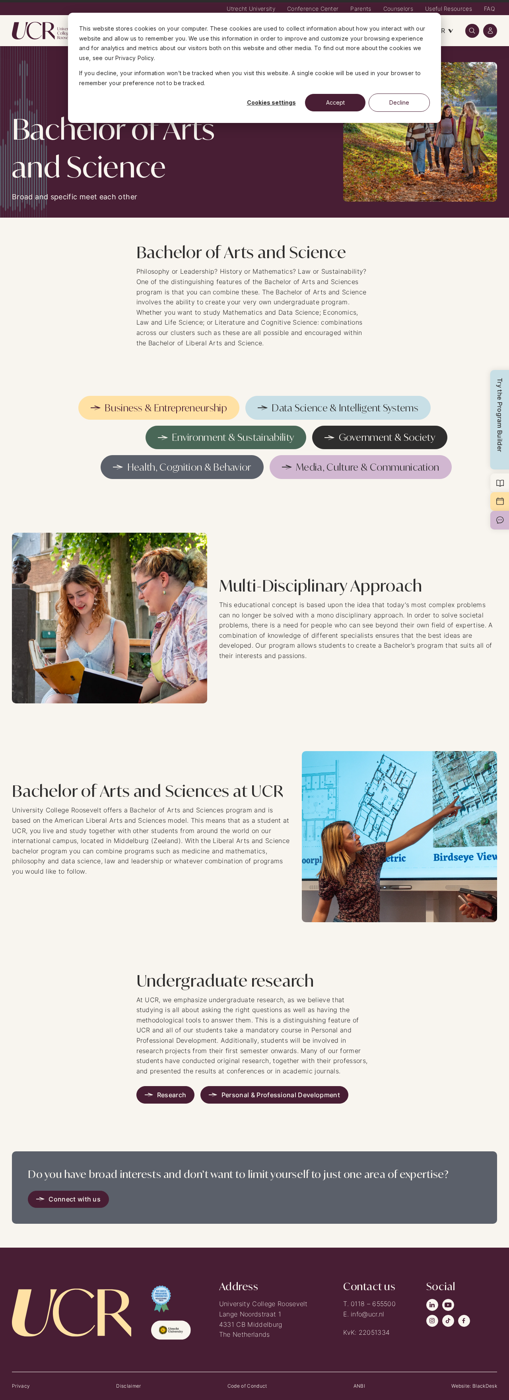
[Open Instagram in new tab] (432, 1321)
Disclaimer (128, 1385)
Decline (399, 102)
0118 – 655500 (373, 1303)
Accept (335, 102)
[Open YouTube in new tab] (448, 1305)
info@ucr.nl (368, 1314)
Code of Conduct (247, 1385)
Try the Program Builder (499, 415)
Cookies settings (271, 102)
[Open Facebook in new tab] (464, 1321)
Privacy (21, 1385)
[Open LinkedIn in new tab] (432, 1305)
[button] (472, 31)
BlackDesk (484, 1385)
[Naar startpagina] (44, 30)
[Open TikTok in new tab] (448, 1321)
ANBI (359, 1385)
